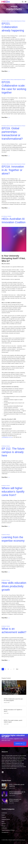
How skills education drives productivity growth (14, 586)
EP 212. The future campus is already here (13, 452)
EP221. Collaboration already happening (13, 27)
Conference (5, 216)
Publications (4, 828)
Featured (4, 21)
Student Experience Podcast (19, 21)
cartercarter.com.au (20, 839)
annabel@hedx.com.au (7, 437)
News (3, 821)
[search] (22, 2)
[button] (25, 1)
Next (17, 669)
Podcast (12, 21)
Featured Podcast (6, 819)
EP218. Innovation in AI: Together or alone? (13, 170)
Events (3, 815)
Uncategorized (5, 832)
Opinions (8, 21)
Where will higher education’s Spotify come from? (13, 492)
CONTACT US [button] (19, 743)
